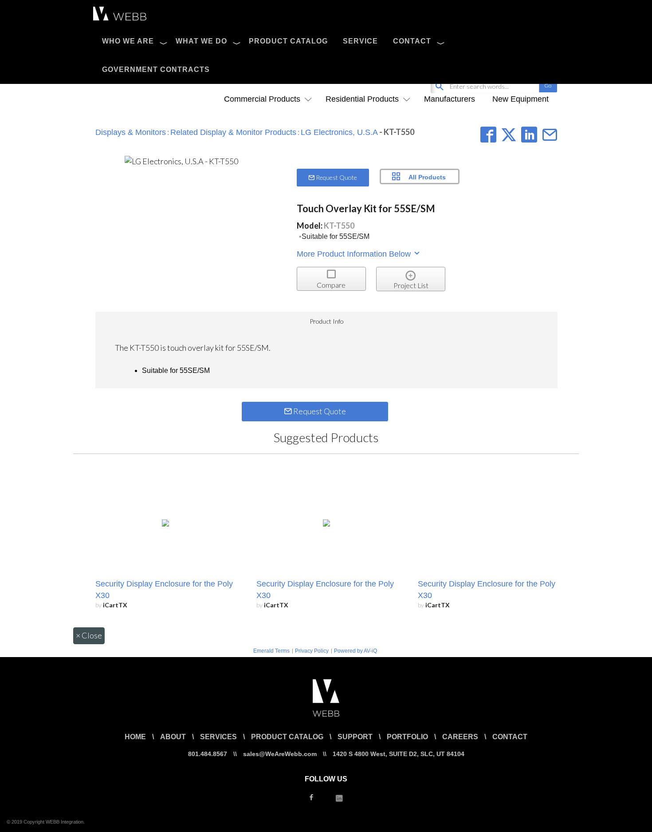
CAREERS (460, 737)
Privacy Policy (312, 651)
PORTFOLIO (407, 737)
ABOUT (173, 737)
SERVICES (218, 737)
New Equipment (520, 99)
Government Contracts (156, 69)
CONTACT (412, 41)
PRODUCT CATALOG (288, 41)
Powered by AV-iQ (355, 651)
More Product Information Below (355, 254)
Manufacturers (449, 99)
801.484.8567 (207, 753)
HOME (135, 737)
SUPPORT (355, 737)
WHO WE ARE (128, 41)
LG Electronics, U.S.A (339, 132)
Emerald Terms (271, 651)
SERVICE (360, 41)
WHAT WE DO (201, 41)
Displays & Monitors (130, 132)
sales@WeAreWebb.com (280, 753)
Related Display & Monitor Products (233, 132)
